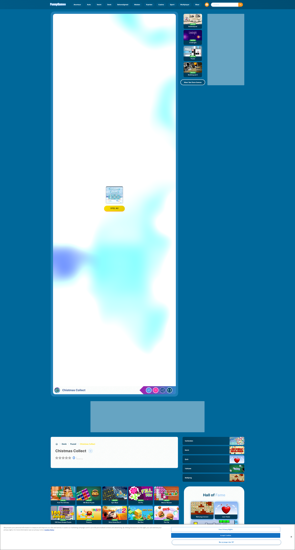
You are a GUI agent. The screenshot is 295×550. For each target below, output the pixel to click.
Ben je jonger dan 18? (226, 542)
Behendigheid (122, 5)
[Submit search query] (240, 5)
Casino (161, 5)
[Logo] (58, 4)
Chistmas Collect (87, 444)
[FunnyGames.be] (56, 444)
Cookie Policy (49, 530)
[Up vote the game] (149, 390)
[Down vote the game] (156, 390)
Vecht (99, 5)
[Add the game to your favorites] (90, 451)
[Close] (291, 536)
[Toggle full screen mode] (169, 390)
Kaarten (149, 5)
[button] (207, 5)
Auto (89, 5)
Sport (172, 5)
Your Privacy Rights (226, 529)
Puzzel (73, 444)
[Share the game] (162, 390)
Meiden (137, 5)
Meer (197, 5)
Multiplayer (184, 5)
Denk (109, 5)
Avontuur (77, 5)
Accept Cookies (225, 535)
